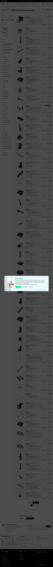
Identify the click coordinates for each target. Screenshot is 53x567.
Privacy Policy (44, 289)
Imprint (40, 289)
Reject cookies (25, 286)
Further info (31, 286)
